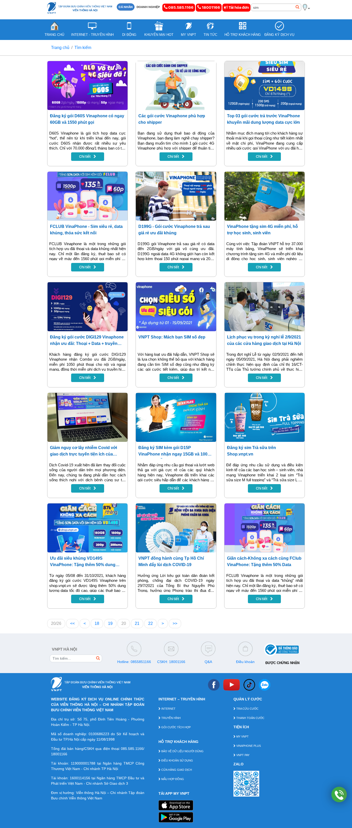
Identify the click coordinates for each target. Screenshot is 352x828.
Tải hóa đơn (238, 7)
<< (72, 623)
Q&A (208, 662)
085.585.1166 (180, 7)
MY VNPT (242, 736)
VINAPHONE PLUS (248, 745)
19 (110, 623)
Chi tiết (85, 156)
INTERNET (168, 708)
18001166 (210, 7)
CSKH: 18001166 (171, 662)
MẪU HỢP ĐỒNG (172, 779)
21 (137, 623)
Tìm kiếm (82, 47)
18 (97, 623)
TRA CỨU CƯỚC (247, 708)
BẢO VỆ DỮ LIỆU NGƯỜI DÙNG (182, 751)
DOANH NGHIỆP (148, 7)
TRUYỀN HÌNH (171, 717)
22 (150, 623)
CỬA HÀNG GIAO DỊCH (176, 769)
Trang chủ (60, 47)
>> (175, 623)
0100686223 (99, 734)
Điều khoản (245, 662)
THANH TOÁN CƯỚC (250, 717)
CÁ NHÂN (126, 7)
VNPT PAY (242, 755)
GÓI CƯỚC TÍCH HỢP (176, 727)
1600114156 (80, 778)
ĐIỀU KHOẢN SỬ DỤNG (177, 760)
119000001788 (83, 763)
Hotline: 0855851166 (134, 662)
